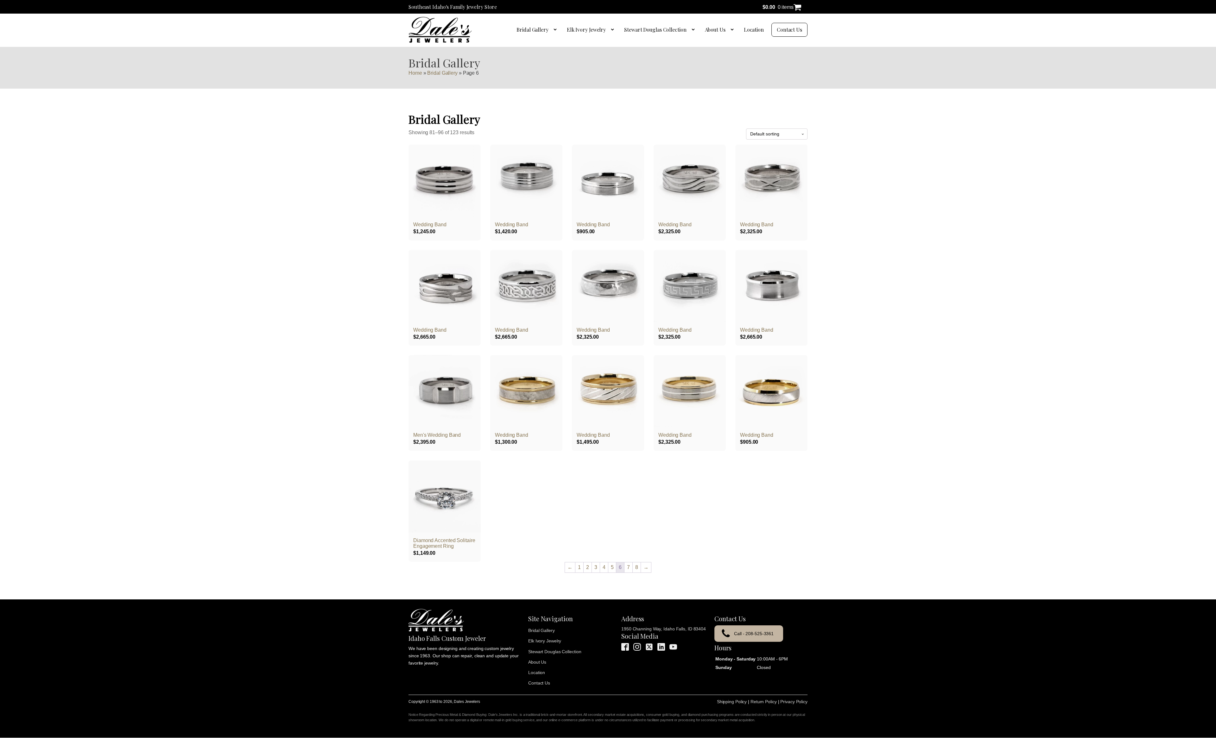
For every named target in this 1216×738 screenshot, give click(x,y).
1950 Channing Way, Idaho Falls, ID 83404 (663, 628)
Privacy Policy (794, 701)
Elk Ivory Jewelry (586, 29)
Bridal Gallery (532, 29)
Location (754, 29)
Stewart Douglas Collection (655, 29)
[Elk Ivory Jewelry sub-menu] (614, 29)
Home (415, 73)
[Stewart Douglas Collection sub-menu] (694, 29)
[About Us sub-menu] (733, 29)
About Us (715, 29)
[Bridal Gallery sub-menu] (556, 29)
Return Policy (763, 701)
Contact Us (789, 29)
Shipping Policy (732, 701)
